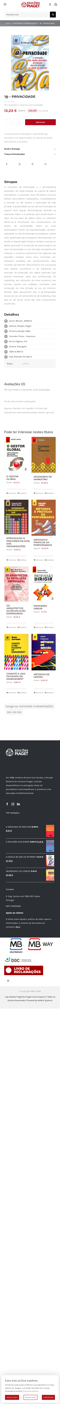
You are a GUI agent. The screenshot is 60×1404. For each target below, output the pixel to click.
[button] (30, 149)
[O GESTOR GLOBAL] (16, 454)
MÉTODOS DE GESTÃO (42, 675)
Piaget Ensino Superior (35, 997)
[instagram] (12, 804)
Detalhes (22, 493)
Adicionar (40, 122)
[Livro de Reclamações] (23, 966)
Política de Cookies (30, 1391)
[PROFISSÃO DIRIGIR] (44, 584)
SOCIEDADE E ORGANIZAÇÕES (36, 706)
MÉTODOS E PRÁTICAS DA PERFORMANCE (43, 542)
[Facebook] (6, 164)
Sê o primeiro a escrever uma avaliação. (23, 105)
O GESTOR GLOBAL (12, 477)
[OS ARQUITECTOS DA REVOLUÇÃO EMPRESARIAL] (16, 584)
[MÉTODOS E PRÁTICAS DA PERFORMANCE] (44, 518)
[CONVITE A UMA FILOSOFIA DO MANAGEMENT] (16, 652)
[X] (19, 164)
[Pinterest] (32, 164)
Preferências (48, 1397)
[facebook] (7, 804)
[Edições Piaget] (30, 2)
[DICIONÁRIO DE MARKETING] (44, 455)
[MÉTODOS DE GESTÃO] (44, 652)
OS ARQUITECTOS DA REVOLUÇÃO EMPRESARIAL (16, 609)
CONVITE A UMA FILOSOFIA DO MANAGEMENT (15, 676)
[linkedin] (18, 804)
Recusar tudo (30, 1397)
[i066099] (18, 957)
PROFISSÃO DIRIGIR (40, 607)
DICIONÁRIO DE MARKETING (43, 478)
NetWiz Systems (45, 1000)
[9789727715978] (30, 63)
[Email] (45, 164)
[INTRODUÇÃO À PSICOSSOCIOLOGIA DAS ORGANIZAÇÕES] (16, 517)
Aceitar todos (12, 1397)
